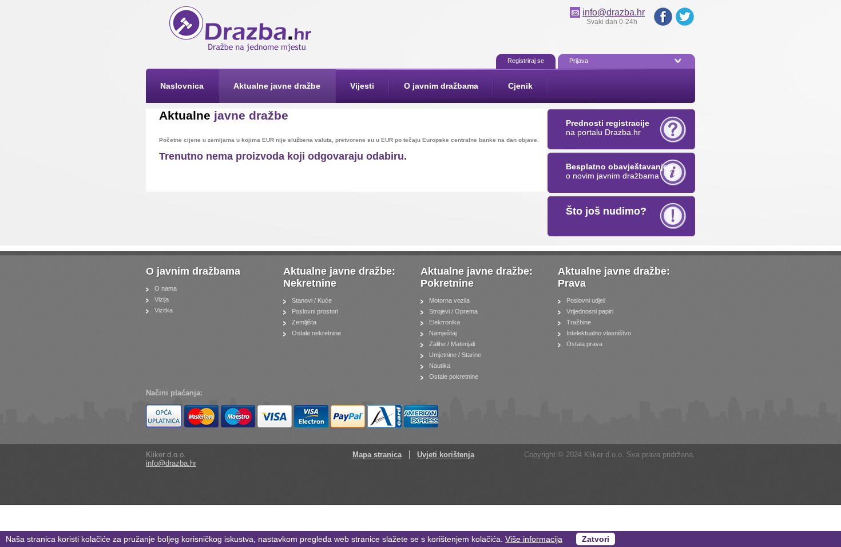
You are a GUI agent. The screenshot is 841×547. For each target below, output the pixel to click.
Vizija (161, 299)
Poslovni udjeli (585, 300)
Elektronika (444, 322)
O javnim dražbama (193, 271)
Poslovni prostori (315, 311)
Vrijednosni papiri (589, 311)
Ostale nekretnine (316, 333)
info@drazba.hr (613, 12)
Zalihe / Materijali (452, 343)
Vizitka (163, 310)
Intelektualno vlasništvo (598, 333)
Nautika (439, 365)
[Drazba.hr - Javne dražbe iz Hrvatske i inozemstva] (240, 48)
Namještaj (443, 333)
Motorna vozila (449, 300)
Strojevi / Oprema (453, 311)
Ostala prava (584, 343)
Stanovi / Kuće (312, 300)
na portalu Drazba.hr (607, 127)
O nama (165, 288)
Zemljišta (304, 322)
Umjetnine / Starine (455, 354)
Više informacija (533, 539)
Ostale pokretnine (453, 376)
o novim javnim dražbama (617, 171)
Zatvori (595, 539)
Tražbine (578, 322)
